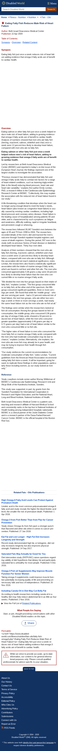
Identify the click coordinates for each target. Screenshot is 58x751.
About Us (5, 678)
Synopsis (5, 42)
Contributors (7, 712)
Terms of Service (9, 689)
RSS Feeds (9, 728)
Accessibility (7, 697)
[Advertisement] (29, 94)
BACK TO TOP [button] (29, 669)
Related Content (30, 42)
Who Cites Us (7, 705)
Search (51, 9)
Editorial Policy (8, 701)
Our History (6, 682)
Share (30, 623)
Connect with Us (9, 720)
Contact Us (6, 685)
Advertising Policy (9, 708)
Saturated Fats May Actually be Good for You (23, 554)
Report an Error (8, 724)
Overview (16, 42)
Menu (52, 3)
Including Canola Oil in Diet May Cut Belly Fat (23, 591)
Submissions (7, 716)
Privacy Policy (8, 693)
